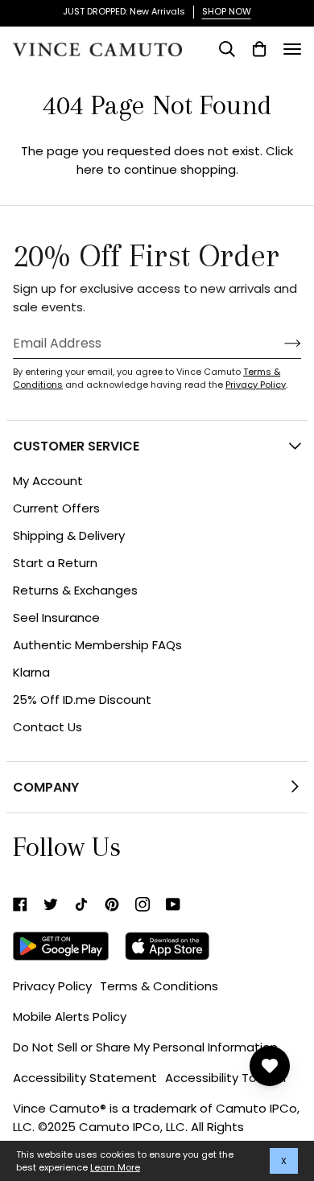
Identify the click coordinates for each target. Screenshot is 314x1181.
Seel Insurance (56, 617)
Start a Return (55, 562)
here (90, 169)
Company (46, 787)
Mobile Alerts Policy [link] (69, 1016)
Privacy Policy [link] (52, 985)
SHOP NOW (226, 11)
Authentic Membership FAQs (97, 644)
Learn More (115, 1167)
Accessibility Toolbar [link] (226, 1077)
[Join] (279, 343)
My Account (48, 480)
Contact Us (47, 726)
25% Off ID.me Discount (82, 699)
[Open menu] (292, 49)
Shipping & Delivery (69, 535)
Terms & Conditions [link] (159, 985)
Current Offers (56, 508)
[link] (20, 904)
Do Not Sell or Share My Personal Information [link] (145, 1047)
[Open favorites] (270, 1066)
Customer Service (76, 446)
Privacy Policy (255, 384)
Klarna (31, 672)
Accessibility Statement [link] (85, 1077)
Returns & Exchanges (75, 590)
